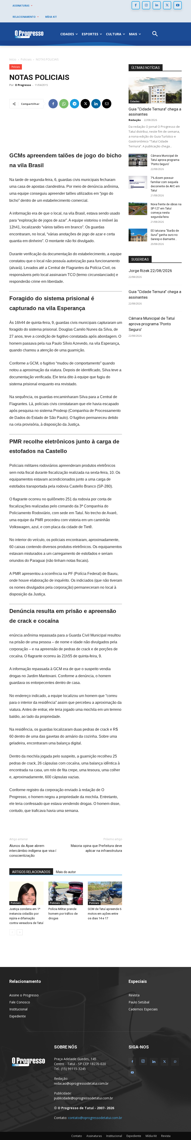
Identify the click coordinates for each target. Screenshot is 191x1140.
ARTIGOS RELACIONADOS (31, 872)
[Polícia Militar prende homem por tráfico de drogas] (65, 893)
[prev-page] (12, 932)
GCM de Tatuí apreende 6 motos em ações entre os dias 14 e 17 (104, 913)
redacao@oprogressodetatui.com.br (81, 1083)
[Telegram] (74, 103)
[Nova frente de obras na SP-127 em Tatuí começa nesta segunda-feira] (138, 208)
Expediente (17, 1016)
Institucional (18, 1009)
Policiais (26, 59)
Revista (134, 995)
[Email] (106, 103)
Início (12, 59)
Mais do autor (66, 872)
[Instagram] (146, 5)
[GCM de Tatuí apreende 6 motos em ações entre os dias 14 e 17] (105, 893)
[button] (155, 34)
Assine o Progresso (24, 995)
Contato (76, 1136)
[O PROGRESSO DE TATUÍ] (29, 34)
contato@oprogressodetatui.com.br (95, 1117)
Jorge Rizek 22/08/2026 (150, 270)
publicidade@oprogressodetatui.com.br (83, 1098)
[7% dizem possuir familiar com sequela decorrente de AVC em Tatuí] (138, 182)
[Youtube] (178, 5)
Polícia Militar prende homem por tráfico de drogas (63, 913)
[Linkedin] (157, 5)
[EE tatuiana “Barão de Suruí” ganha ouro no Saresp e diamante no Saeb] (138, 235)
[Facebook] (136, 5)
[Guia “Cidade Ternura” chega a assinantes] (155, 90)
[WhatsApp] (63, 103)
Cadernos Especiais (143, 1009)
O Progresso (23, 85)
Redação (135, 120)
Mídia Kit (151, 1136)
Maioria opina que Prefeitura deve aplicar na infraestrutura (96, 848)
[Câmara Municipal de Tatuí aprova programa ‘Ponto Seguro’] (138, 160)
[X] (167, 5)
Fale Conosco (19, 1002)
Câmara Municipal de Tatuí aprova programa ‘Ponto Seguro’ (165, 160)
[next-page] (20, 932)
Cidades (135, 101)
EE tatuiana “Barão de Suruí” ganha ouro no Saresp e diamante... (165, 235)
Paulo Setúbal (139, 1002)
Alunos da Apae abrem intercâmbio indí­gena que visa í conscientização (33, 851)
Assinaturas (94, 1136)
